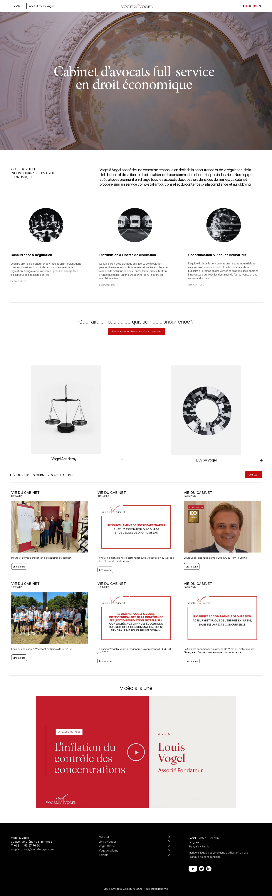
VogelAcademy (108, 850)
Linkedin (214, 837)
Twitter (201, 837)
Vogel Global (107, 846)
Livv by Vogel (107, 841)
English (206, 846)
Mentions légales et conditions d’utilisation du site (218, 852)
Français (194, 846)
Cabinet (104, 837)
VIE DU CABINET (25, 493)
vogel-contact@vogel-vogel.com (32, 849)
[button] (57, 6)
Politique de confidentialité (205, 856)
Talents (103, 855)
